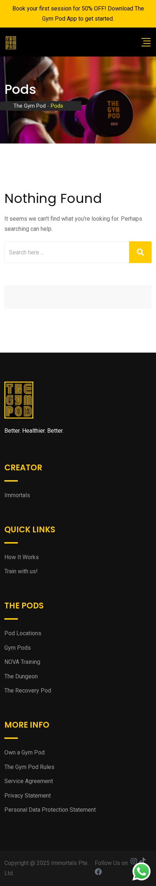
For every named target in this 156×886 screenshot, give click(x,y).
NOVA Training (22, 661)
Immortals (17, 495)
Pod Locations (22, 633)
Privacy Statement (27, 795)
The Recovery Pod (27, 690)
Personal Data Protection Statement (50, 809)
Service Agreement (28, 781)
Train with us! (21, 571)
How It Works (21, 557)
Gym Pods (17, 647)
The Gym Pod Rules (29, 767)
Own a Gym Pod (24, 752)
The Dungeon (21, 676)
